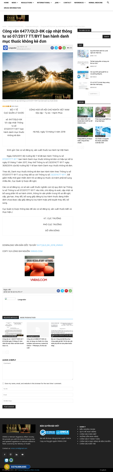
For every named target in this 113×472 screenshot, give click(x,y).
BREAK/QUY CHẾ (82, 116)
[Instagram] (10, 454)
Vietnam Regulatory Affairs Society (28, 470)
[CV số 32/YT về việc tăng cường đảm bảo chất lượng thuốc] (83, 85)
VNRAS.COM (36, 251)
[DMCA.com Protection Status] (62, 434)
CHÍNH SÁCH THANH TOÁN (90, 439)
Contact (67, 3)
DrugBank (103, 470)
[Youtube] (22, 454)
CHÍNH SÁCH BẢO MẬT (88, 434)
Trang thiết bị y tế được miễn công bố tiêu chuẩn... (84, 140)
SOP (80, 45)
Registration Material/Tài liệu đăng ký (62, 335)
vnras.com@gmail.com (19, 448)
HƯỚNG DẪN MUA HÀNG (89, 436)
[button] (108, 3)
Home (6, 3)
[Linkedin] (16, 454)
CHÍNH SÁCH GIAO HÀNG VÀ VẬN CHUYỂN (95, 441)
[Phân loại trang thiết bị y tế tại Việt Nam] (103, 112)
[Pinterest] (60, 47)
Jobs (57, 3)
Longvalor (12, 48)
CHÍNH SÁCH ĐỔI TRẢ (88, 444)
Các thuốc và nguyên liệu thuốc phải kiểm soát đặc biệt (102, 140)
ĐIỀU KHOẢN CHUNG (87, 429)
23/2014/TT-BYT (58, 174)
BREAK (81, 102)
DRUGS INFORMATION (12, 8)
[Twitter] (56, 47)
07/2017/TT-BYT (10, 159)
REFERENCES (79, 3)
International (43, 3)
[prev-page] (3, 352)
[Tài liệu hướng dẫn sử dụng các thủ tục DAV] (83, 64)
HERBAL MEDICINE (96, 3)
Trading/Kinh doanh (33, 336)
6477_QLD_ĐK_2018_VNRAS (50, 245)
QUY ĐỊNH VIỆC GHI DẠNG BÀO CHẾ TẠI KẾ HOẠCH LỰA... (84, 121)
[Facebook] (52, 47)
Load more (93, 94)
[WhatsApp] (64, 47)
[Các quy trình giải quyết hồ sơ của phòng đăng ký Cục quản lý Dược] (83, 75)
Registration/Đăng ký (31, 26)
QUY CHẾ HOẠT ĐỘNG (88, 432)
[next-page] (7, 352)
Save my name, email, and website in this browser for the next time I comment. (33, 383)
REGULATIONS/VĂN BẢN (15, 26)
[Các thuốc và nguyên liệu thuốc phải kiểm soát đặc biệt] (103, 131)
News (14, 3)
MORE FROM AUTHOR (28, 318)
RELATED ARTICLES (11, 318)
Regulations (26, 3)
